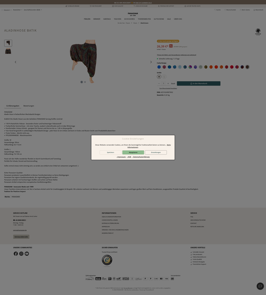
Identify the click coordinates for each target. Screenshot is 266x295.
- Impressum (121, 157)
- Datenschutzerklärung (141, 157)
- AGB (129, 157)
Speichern (110, 152)
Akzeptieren (133, 152)
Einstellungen (156, 152)
